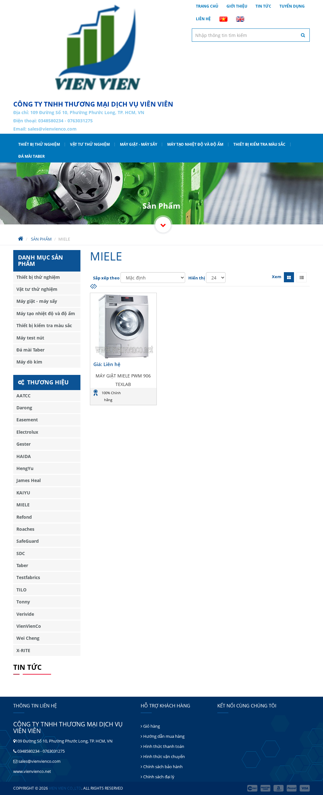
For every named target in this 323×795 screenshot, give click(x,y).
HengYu (24, 468)
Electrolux (27, 432)
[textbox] (251, 35)
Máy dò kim (29, 362)
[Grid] (289, 277)
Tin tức (263, 6)
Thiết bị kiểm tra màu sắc (259, 144)
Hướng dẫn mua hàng (163, 736)
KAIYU (23, 493)
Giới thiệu (236, 6)
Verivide (25, 614)
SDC (20, 553)
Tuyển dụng (292, 6)
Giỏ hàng (151, 726)
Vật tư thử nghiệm (90, 144)
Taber (22, 565)
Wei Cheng (27, 638)
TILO (21, 590)
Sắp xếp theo (106, 278)
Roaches (25, 529)
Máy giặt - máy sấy (138, 144)
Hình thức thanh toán (163, 746)
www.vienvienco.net (32, 771)
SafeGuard (27, 541)
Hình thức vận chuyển (163, 756)
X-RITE (23, 650)
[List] (302, 277)
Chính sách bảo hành (162, 766)
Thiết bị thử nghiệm (39, 144)
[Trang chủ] (97, 47)
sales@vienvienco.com (52, 129)
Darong (24, 408)
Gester (23, 444)
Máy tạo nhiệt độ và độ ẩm (195, 144)
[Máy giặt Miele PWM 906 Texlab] (123, 326)
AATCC (23, 396)
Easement (27, 420)
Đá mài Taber (31, 156)
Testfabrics (28, 577)
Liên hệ (203, 18)
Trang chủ (207, 6)
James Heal (28, 480)
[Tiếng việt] (223, 19)
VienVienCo (28, 626)
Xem (276, 276)
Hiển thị (196, 278)
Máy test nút (30, 338)
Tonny (23, 602)
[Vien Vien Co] (163, 224)
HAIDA (23, 456)
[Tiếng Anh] (240, 19)
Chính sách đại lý (158, 777)
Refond (24, 517)
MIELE (23, 505)
